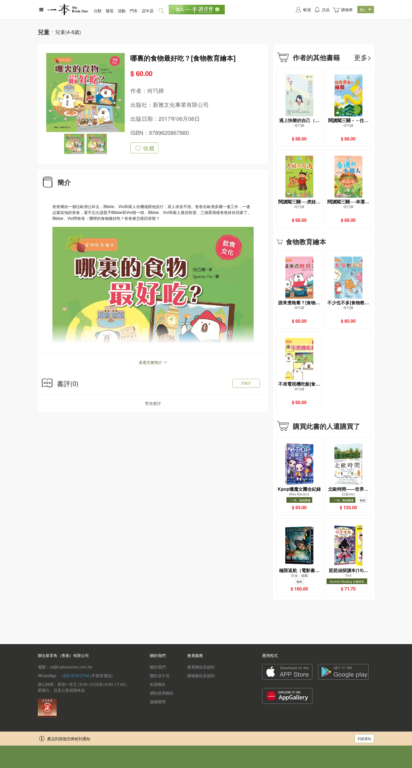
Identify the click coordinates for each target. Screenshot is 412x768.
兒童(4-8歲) (68, 31)
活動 (122, 10)
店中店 (148, 10)
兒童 (44, 31)
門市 (134, 10)
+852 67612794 (75, 675)
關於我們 (158, 667)
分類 (97, 10)
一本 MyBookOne (68, 9)
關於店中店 (160, 675)
